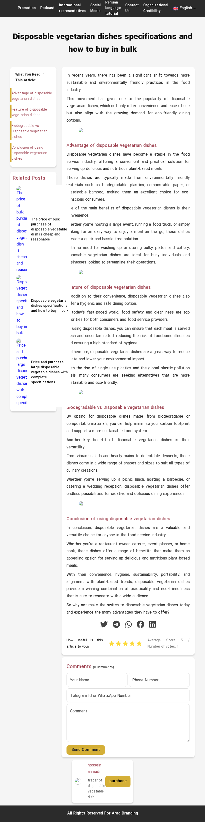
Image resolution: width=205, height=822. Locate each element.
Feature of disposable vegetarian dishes (29, 112)
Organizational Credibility (155, 8)
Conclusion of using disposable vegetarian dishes (29, 153)
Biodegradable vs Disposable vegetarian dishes (30, 132)
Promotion (27, 8)
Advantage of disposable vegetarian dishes (32, 96)
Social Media (95, 8)
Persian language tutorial (113, 8)
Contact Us (132, 8)
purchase (118, 781)
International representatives (72, 8)
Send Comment (86, 750)
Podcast (47, 8)
